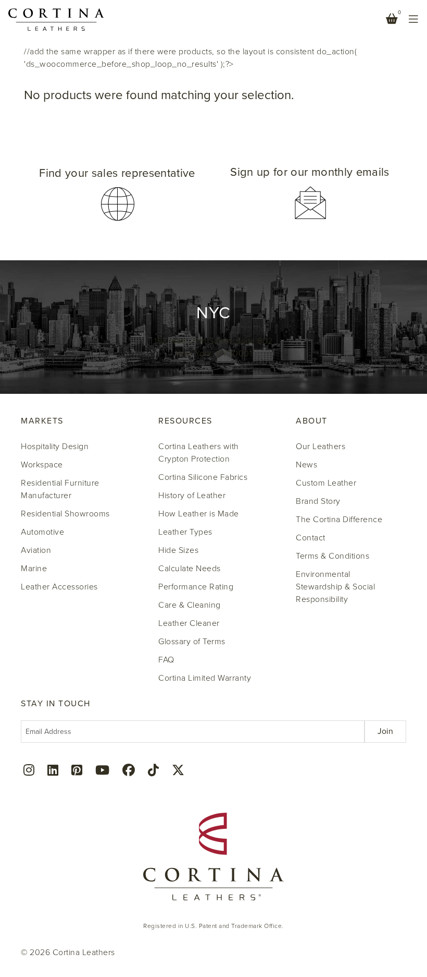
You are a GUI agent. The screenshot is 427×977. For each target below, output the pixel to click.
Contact (310, 538)
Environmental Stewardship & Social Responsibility (335, 587)
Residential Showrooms (65, 514)
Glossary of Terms (191, 641)
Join (385, 731)
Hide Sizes (178, 550)
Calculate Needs (189, 568)
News (306, 465)
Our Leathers (320, 446)
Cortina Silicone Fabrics (202, 477)
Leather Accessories (59, 587)
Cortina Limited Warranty (204, 678)
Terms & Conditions (332, 556)
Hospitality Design (55, 446)
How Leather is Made (198, 514)
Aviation (36, 550)
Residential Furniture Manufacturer (60, 489)
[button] (117, 194)
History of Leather (191, 495)
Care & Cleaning (189, 605)
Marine (34, 568)
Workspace (42, 465)
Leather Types (185, 532)
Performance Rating (195, 587)
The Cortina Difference (339, 519)
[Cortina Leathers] (56, 19)
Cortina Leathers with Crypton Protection (198, 452)
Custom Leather (326, 483)
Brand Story (318, 501)
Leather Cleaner (189, 623)
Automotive (42, 532)
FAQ (166, 660)
